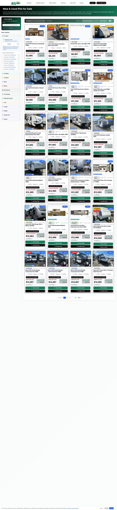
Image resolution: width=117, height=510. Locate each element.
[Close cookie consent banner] (115, 508)
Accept (111, 508)
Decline (106, 508)
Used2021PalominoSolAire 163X (101, 135)
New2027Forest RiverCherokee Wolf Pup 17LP (103, 270)
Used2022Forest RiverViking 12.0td (57, 88)
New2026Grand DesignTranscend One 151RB (32, 270)
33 (75, 297)
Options (101, 508)
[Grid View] (110, 20)
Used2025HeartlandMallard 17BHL (34, 181)
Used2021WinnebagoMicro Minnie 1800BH (33, 224)
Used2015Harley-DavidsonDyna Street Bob (56, 44)
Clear (18, 43)
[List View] (111, 20)
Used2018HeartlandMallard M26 (56, 226)
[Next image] (67, 32)
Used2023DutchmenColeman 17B (34, 88)
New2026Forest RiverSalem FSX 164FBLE (102, 226)
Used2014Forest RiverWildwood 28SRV (55, 179)
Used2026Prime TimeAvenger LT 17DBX (102, 181)
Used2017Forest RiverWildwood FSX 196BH (100, 44)
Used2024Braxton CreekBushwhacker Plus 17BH (33, 133)
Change (9, 43)
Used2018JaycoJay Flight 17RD (80, 43)
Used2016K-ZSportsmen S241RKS (78, 133)
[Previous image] (49, 32)
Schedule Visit (102, 3)
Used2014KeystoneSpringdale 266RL (34, 44)
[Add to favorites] (44, 38)
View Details (36, 61)
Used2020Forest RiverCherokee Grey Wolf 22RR (78, 226)
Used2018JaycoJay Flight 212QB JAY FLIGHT (101, 89)
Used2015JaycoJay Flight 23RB (58, 134)
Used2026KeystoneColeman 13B (80, 89)
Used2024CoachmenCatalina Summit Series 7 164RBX (80, 181)
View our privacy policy (73, 508)
